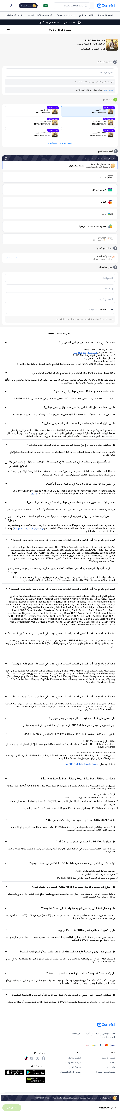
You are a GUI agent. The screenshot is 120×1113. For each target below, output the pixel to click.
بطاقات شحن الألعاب (13, 15)
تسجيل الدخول (108, 90)
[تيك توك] (26, 1058)
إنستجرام (38, 528)
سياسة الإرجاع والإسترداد (70, 1072)
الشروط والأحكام (74, 1057)
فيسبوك (29, 528)
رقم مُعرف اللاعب (104, 72)
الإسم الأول (107, 278)
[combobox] (72, 5)
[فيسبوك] (43, 1058)
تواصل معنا (110, 1067)
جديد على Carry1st (65, 15)
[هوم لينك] (104, 5)
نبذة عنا (112, 1062)
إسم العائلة (107, 288)
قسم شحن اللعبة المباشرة (85, 352)
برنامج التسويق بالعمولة (105, 1072)
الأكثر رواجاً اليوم (86, 15)
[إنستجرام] (31, 1058)
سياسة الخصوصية (73, 1062)
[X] (37, 1058)
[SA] (45, 5)
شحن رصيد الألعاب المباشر (40, 15)
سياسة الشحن (75, 1067)
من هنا (34, 493)
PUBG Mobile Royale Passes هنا (82, 764)
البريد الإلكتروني (105, 299)
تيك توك (20, 528)
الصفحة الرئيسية (105, 15)
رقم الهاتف (93, 309)
